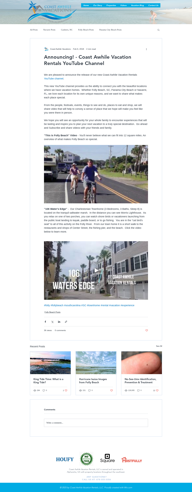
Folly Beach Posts (86, 30)
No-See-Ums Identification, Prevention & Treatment (140, 380)
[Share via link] (66, 321)
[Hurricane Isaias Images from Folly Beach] (96, 362)
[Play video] (96, 174)
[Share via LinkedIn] (59, 321)
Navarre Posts (49, 30)
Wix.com (128, 487)
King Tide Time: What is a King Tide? (48, 380)
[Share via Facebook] (45, 321)
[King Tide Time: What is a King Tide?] (50, 362)
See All (159, 346)
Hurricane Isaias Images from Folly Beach (93, 380)
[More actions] (146, 49)
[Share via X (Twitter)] (52, 321)
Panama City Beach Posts (110, 30)
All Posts (34, 30)
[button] (97, 5)
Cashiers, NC (67, 30)
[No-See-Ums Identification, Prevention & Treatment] (141, 362)
